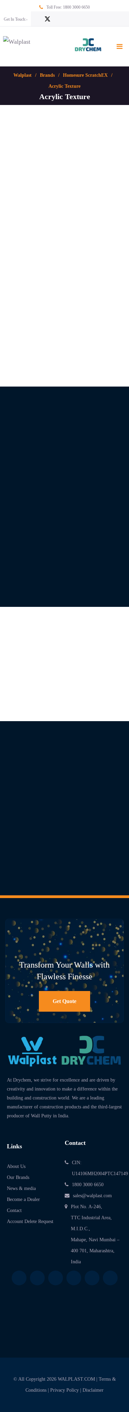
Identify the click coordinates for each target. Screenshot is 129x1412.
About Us (16, 1166)
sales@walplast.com (92, 1195)
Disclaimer (93, 1390)
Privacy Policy (64, 1390)
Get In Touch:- (16, 19)
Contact (14, 1210)
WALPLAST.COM (76, 1379)
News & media (21, 1188)
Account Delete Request (30, 1221)
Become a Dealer (23, 1199)
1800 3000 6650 (76, 7)
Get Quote (64, 1001)
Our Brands (18, 1177)
